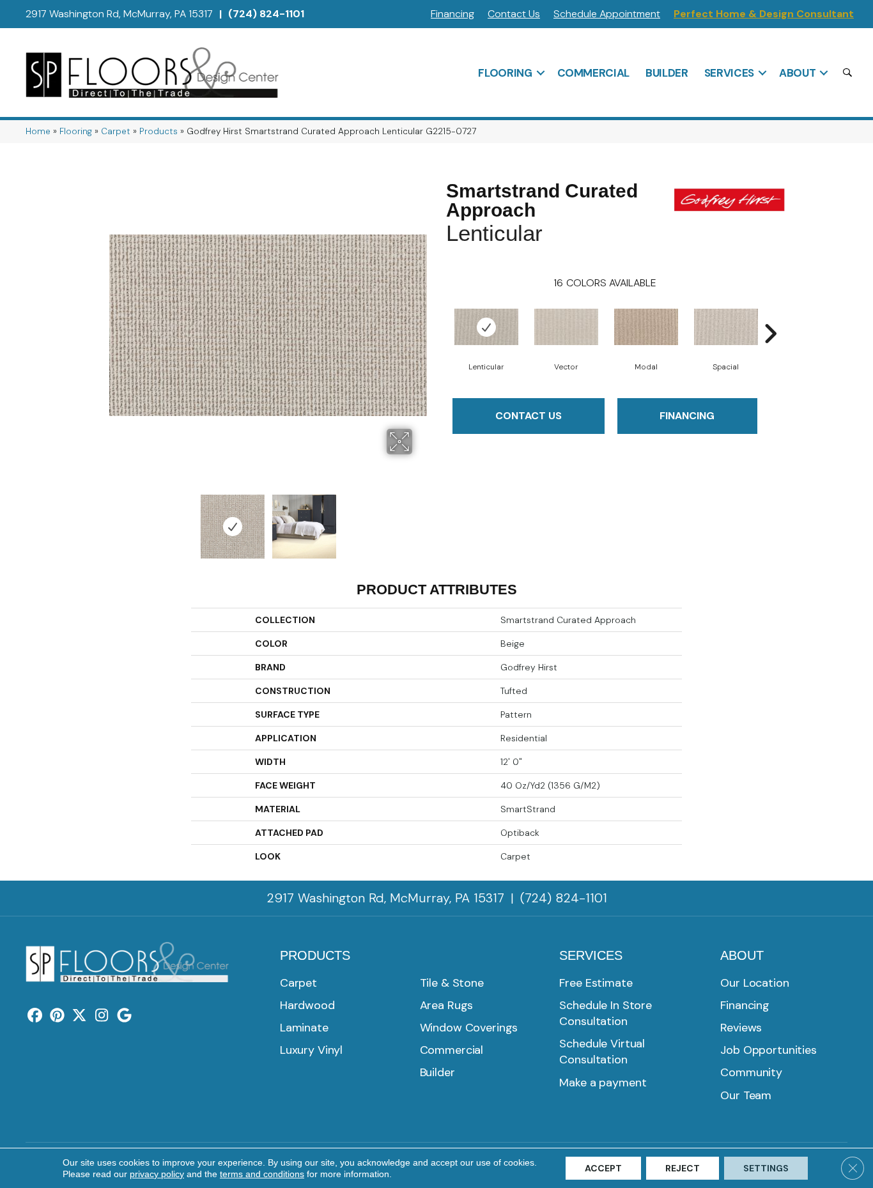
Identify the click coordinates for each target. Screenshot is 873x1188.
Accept (603, 1168)
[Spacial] (726, 326)
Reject (682, 1168)
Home (38, 131)
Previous (115, 520)
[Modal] (646, 326)
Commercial (593, 73)
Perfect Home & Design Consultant (764, 13)
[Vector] (566, 326)
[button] (540, 72)
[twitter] (79, 1016)
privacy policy (157, 1174)
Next (420, 520)
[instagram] (102, 1016)
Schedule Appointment (606, 13)
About (797, 73)
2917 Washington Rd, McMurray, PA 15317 (119, 13)
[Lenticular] (486, 326)
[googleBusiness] (124, 1016)
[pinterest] (57, 1016)
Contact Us (514, 13)
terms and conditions (262, 1174)
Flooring (505, 73)
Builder (666, 73)
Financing (452, 13)
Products (158, 131)
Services (729, 73)
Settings (766, 1168)
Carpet (115, 131)
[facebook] (35, 1016)
